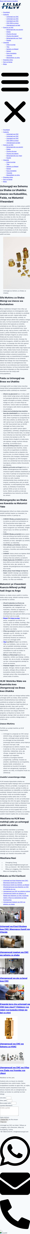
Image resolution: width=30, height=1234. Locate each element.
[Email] (15, 1198)
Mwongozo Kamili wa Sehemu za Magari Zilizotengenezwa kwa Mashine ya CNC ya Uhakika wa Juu (16, 887)
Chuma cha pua (11, 34)
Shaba (8, 32)
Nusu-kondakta (11, 53)
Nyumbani (6, 12)
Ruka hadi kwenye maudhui (9, 1)
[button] (15, 97)
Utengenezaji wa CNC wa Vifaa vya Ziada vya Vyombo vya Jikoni (14, 1070)
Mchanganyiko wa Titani (14, 38)
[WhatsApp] (15, 1168)
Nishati (8, 51)
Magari (5, 618)
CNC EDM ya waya (12, 23)
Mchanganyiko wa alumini (14, 29)
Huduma (6, 14)
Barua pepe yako (5, 1103)
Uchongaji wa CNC (12, 16)
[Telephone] (15, 1228)
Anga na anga (10, 44)
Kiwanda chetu (8, 60)
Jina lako (3, 1098)
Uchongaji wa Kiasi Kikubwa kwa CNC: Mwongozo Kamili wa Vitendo (15, 929)
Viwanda (6, 42)
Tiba (7, 47)
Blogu (5, 64)
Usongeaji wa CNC (12, 21)
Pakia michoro (4, 1117)
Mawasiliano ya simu (13, 57)
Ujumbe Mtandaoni (6, 1105)
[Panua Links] (0, 1231)
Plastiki (8, 40)
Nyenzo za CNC (8, 27)
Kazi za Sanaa (7, 62)
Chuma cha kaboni (12, 36)
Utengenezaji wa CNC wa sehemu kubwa (16, 891)
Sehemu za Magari (12, 49)
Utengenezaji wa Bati (13, 25)
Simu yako (3, 1100)
